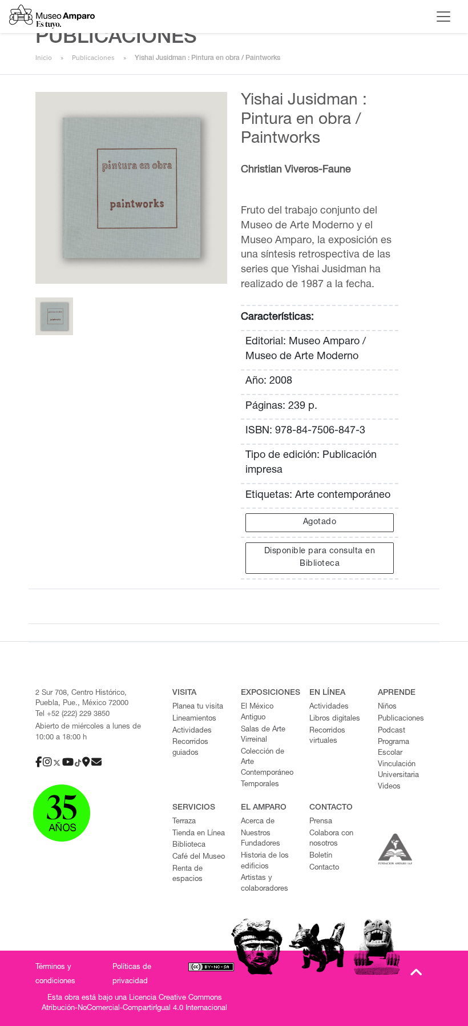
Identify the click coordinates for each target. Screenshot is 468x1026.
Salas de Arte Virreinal (263, 735)
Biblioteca (188, 845)
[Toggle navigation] (443, 16)
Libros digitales (334, 719)
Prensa (320, 822)
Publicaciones (93, 58)
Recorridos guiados (190, 748)
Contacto (324, 868)
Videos (389, 787)
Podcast (391, 731)
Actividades (192, 731)
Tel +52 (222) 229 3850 (72, 714)
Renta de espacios (187, 875)
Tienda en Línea (198, 834)
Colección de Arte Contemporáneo (267, 763)
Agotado (320, 522)
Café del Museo (198, 857)
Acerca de (258, 822)
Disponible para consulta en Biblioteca (320, 558)
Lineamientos (194, 719)
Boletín (320, 856)
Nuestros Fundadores (260, 839)
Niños (387, 707)
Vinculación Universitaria (398, 770)
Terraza (184, 822)
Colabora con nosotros (331, 839)
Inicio (43, 58)
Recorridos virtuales (327, 736)
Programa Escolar (393, 748)
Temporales (260, 784)
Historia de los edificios (265, 861)
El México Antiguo (257, 712)
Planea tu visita (197, 707)
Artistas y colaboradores (264, 884)
